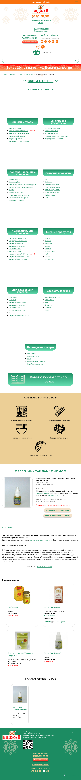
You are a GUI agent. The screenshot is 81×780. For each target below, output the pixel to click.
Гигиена (12, 313)
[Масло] (58, 595)
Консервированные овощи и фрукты (22, 184)
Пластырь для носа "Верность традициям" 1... (20, 654)
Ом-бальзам (13, 607)
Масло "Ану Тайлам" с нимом (20, 708)
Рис (46, 179)
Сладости (48, 305)
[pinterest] (57, 41)
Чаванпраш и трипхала (17, 238)
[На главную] (40, 13)
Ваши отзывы (40, 81)
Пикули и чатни (14, 179)
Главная (4, 75)
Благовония (31, 353)
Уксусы (47, 246)
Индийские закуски (52, 184)
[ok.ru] (49, 41)
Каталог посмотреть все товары (49, 379)
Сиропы (48, 241)
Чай (46, 198)
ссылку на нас (35, 734)
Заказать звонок (30, 42)
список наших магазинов (40, 540)
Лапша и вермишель (52, 190)
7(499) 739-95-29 (29, 38)
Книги (29, 359)
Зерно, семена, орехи (53, 187)
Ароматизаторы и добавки (19, 141)
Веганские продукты (16, 200)
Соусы (11, 190)
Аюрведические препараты (19, 315)
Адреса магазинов (41, 28)
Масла (47, 238)
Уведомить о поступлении (58, 510)
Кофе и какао (50, 195)
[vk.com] (42, 41)
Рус (38, 47)
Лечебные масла (15, 249)
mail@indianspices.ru (49, 35)
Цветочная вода (33, 356)
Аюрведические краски (17, 302)
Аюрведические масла (17, 243)
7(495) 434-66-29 (29, 35)
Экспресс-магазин (41, 31)
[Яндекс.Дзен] (53, 41)
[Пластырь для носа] (22, 641)
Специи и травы (15, 128)
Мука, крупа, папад (52, 192)
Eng (43, 47)
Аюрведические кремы (17, 246)
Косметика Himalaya (52, 128)
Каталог (12, 75)
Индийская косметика (17, 310)
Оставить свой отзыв (44, 567)
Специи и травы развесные (19, 133)
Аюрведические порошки (18, 241)
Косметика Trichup (51, 133)
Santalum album (42, 493)
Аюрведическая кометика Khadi (56, 136)
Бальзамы (48, 243)
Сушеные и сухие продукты (19, 195)
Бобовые (48, 182)
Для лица (12, 300)
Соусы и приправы (15, 139)
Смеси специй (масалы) (17, 136)
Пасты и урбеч (14, 182)
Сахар (47, 310)
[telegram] (45, 41)
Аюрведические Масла (25, 75)
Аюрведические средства (18, 259)
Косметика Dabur (51, 131)
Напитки (48, 249)
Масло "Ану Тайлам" (52, 607)
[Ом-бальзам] (22, 595)
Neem (59, 495)
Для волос (13, 297)
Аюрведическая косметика (54, 139)
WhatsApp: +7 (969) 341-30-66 (41, 21)
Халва (47, 302)
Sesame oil (51, 495)
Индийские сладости (52, 297)
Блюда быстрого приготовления (21, 187)
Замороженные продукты (18, 198)
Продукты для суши (16, 192)
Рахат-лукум (49, 300)
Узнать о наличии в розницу (57, 515)
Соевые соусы (50, 259)
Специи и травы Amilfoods (18, 131)
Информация (7, 527)
